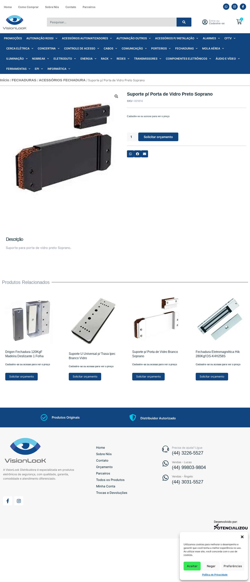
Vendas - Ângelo (182, 476)
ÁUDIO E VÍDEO (226, 58)
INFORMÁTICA (56, 68)
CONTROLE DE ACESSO (79, 48)
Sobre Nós (52, 7)
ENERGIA (86, 58)
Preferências (233, 566)
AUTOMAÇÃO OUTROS (131, 38)
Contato (70, 7)
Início (4, 80)
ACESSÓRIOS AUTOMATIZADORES (85, 38)
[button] (242, 537)
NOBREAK (38, 58)
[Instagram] (234, 7)
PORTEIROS (159, 48)
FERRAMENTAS (16, 68)
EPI (37, 68)
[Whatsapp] (226, 7)
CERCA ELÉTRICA (17, 48)
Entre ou (217, 22)
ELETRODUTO (63, 58)
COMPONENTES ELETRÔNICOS (186, 58)
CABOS (108, 48)
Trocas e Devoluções (111, 493)
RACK (104, 58)
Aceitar (192, 566)
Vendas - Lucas (182, 462)
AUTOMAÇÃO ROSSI (40, 38)
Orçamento (104, 467)
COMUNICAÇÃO (132, 48)
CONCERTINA (47, 48)
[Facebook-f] (243, 7)
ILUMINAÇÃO (15, 58)
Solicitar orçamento (158, 137)
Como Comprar (28, 7)
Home (8, 7)
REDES (121, 58)
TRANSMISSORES (145, 58)
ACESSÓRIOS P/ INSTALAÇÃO (174, 38)
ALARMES (209, 38)
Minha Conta (105, 486)
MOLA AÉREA (211, 48)
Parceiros (89, 7)
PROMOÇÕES (13, 38)
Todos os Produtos (110, 480)
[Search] (184, 22)
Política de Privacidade (215, 574)
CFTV (228, 38)
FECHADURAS (184, 48)
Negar (211, 566)
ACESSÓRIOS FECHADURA (62, 80)
